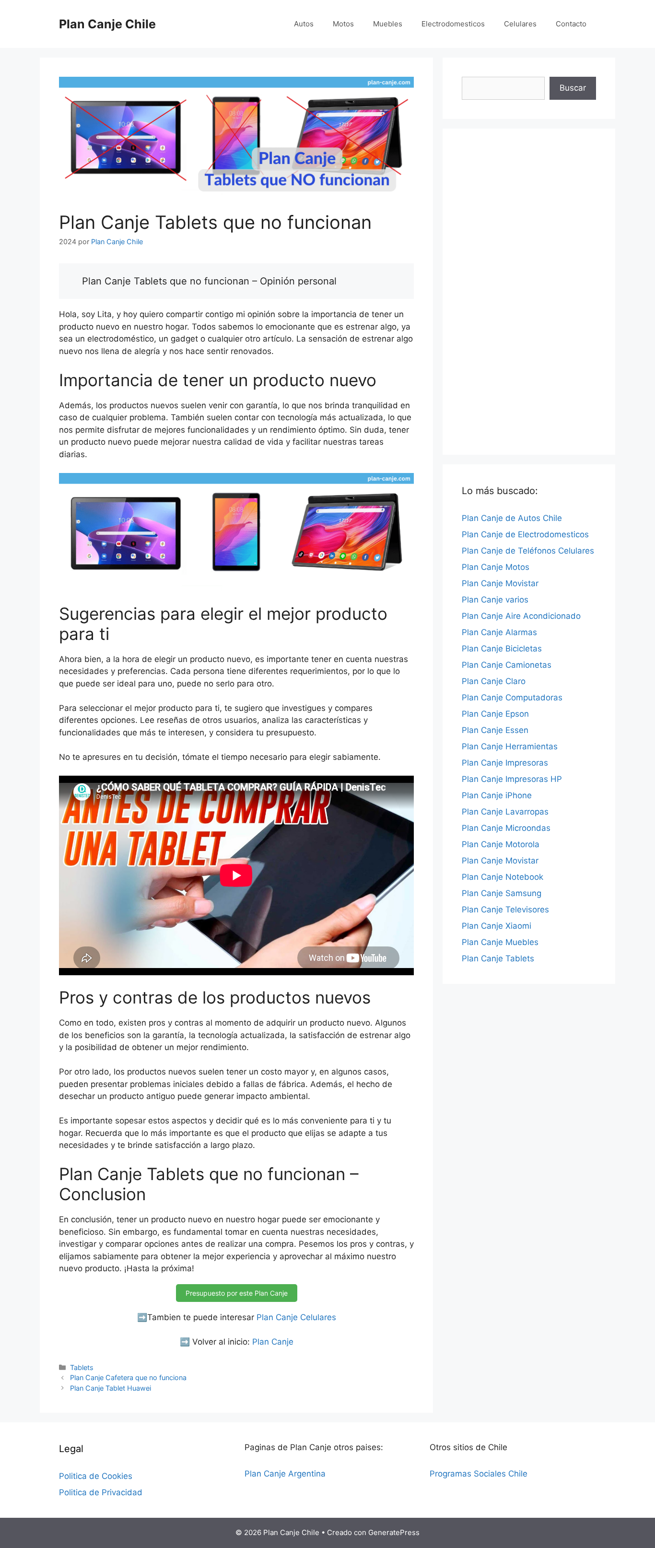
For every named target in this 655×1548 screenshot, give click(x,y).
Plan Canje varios (495, 599)
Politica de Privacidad (100, 1492)
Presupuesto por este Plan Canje (237, 1293)
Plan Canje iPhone (497, 795)
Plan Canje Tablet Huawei (110, 1388)
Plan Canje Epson (495, 714)
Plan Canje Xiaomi (496, 926)
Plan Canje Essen (495, 730)
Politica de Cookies (95, 1476)
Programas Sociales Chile (478, 1473)
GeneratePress (394, 1532)
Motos (343, 23)
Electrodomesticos (453, 23)
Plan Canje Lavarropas (505, 811)
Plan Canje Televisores (505, 909)
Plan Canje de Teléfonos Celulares (528, 550)
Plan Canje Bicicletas (502, 648)
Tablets (82, 1367)
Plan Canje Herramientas (510, 746)
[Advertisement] (529, 292)
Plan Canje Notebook (502, 877)
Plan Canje (272, 1342)
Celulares (520, 23)
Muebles (387, 23)
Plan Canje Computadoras (512, 697)
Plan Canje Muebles (500, 942)
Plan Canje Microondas (506, 828)
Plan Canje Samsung (501, 893)
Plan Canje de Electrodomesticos (525, 534)
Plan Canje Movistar (500, 583)
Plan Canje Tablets (498, 958)
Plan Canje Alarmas (499, 632)
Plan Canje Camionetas (506, 665)
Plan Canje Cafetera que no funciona (128, 1377)
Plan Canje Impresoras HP (512, 779)
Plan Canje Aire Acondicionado (521, 616)
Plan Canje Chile (107, 24)
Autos (304, 23)
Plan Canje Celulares (296, 1317)
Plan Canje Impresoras (505, 763)
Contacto (571, 23)
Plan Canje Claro (494, 681)
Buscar (573, 88)
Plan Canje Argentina (285, 1473)
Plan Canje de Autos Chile (512, 518)
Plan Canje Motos (495, 567)
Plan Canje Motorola (500, 844)
